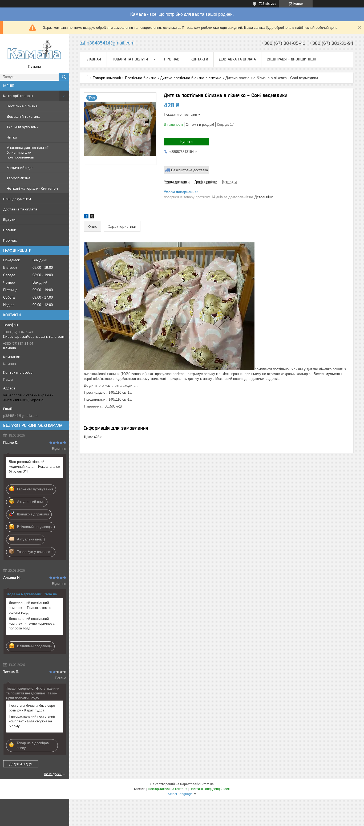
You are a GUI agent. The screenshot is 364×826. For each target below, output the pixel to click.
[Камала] (34, 51)
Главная (93, 59)
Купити (186, 141)
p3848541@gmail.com (20, 415)
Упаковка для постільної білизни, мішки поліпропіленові (27, 152)
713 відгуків (267, 4)
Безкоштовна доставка (189, 170)
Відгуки (9, 219)
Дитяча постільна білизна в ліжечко (190, 78)
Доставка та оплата (20, 209)
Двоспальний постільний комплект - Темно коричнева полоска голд (31, 623)
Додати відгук (21, 763)
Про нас (10, 240)
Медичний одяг (20, 167)
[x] (92, 217)
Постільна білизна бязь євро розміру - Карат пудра (32, 707)
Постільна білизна (22, 106)
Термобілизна (18, 178)
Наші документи (17, 198)
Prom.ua (207, 784)
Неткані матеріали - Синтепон (32, 188)
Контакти (199, 59)
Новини (9, 229)
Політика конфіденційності (209, 789)
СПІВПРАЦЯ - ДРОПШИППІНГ (292, 59)
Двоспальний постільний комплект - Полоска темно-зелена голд (30, 608)
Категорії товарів (18, 95)
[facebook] (86, 217)
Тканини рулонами (23, 126)
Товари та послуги (130, 59)
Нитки (12, 137)
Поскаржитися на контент (167, 789)
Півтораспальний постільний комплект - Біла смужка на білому (32, 721)
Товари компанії (107, 78)
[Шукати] (64, 77)
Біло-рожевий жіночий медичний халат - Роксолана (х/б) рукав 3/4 (34, 466)
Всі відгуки (53, 773)
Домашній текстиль (23, 116)
